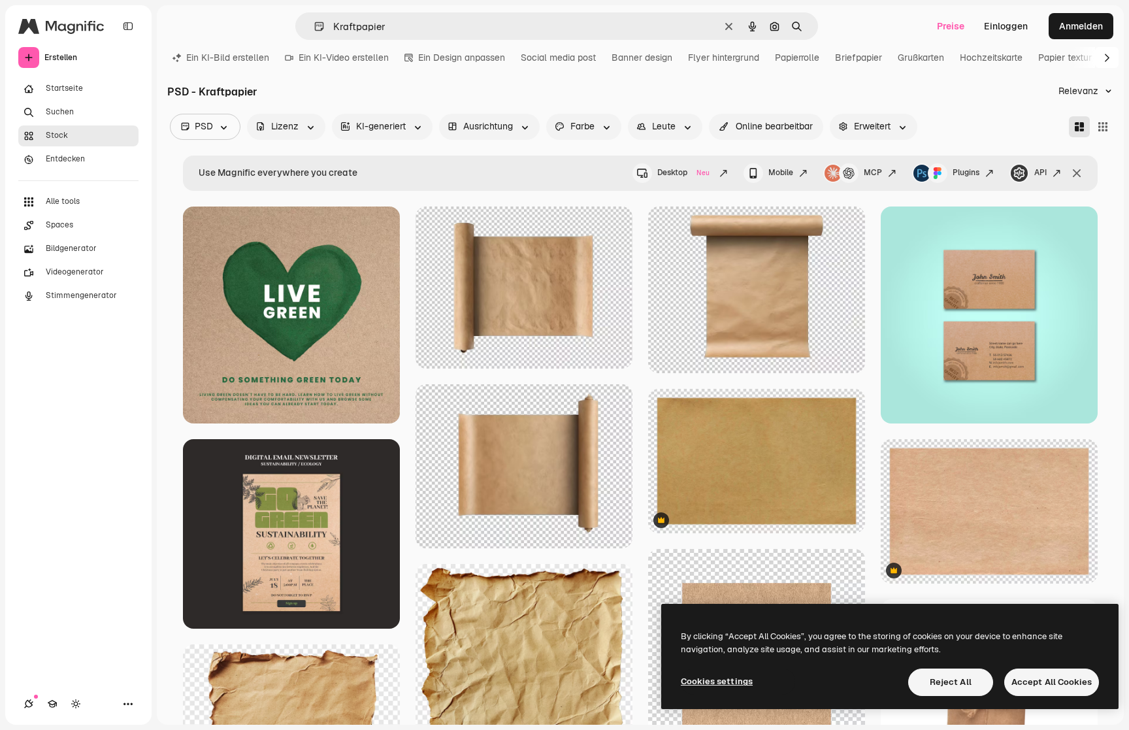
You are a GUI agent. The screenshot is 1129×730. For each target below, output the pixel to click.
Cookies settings (717, 681)
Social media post (558, 57)
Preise (950, 26)
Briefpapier (858, 57)
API (1040, 172)
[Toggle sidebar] (128, 26)
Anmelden (1081, 26)
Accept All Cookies (1051, 682)
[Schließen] (1077, 173)
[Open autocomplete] (314, 26)
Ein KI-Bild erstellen (227, 57)
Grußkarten (921, 57)
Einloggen (1006, 26)
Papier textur (1065, 57)
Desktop (683, 172)
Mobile (780, 172)
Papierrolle (797, 57)
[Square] (1102, 126)
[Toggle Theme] (75, 703)
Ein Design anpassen (461, 57)
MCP (873, 172)
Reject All (951, 682)
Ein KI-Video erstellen (344, 57)
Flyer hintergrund (723, 57)
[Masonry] (1079, 126)
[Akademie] (52, 703)
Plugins (966, 172)
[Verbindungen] (28, 703)
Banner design (642, 57)
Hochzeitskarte (991, 57)
